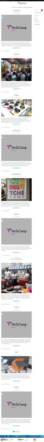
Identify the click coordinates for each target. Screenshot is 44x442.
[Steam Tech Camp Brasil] (22, 3)
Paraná (16, 307)
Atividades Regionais (40, 0)
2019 (12, 0)
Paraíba (16, 387)
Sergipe (16, 95)
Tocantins (16, 54)
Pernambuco (16, 11)
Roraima (16, 214)
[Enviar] (42, 10)
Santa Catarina (16, 131)
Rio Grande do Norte (16, 259)
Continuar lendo (16, 124)
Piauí (16, 352)
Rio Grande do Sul (16, 174)
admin (20, 13)
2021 (9, 0)
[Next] (19, 431)
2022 (7, 0)
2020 (11, 0)
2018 (14, 0)
